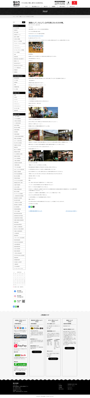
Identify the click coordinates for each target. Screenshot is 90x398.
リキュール (16, 101)
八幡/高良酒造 (16, 164)
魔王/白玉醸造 (16, 191)
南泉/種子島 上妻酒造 (18, 198)
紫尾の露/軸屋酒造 (17, 209)
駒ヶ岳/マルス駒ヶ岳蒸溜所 (19, 228)
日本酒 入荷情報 (17, 39)
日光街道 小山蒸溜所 (18, 262)
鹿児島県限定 (16, 78)
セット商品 (16, 89)
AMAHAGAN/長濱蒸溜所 (18, 242)
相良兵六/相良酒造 (17, 171)
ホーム (60, 384)
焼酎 (15, 95)
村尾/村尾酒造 (16, 134)
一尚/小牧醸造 (16, 116)
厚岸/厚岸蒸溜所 (17, 239)
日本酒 (15, 97)
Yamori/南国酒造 (17, 158)
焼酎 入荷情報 (16, 36)
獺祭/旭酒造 (16, 222)
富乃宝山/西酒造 (17, 127)
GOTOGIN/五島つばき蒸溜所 (19, 255)
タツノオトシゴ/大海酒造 (18, 193)
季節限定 (15, 82)
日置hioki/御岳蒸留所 (18, 231)
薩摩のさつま (16, 61)
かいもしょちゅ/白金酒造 (18, 180)
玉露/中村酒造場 (17, 184)
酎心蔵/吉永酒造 (17, 200)
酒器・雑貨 (16, 56)
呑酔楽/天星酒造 (17, 156)
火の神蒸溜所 (16, 233)
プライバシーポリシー (71, 385)
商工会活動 (16, 32)
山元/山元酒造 (16, 187)
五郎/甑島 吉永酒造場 (18, 162)
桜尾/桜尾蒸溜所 (17, 246)
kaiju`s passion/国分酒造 (19, 169)
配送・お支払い (62, 6)
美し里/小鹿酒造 (17, 175)
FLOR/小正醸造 (17, 211)
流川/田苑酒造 (16, 206)
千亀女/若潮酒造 (17, 160)
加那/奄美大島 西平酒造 (18, 215)
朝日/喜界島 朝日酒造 (18, 213)
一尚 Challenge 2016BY (71, 211)
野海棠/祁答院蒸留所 (18, 189)
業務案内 (15, 72)
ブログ (26, 6)
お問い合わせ (72, 6)
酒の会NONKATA (17, 63)
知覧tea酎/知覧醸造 (17, 138)
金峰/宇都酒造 (16, 125)
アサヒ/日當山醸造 (17, 167)
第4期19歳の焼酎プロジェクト (35, 211)
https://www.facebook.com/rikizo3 (36, 35)
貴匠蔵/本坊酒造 (17, 151)
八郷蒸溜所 (16, 264)
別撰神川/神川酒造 (17, 145)
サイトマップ (70, 387)
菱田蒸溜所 (16, 235)
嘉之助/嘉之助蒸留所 (18, 224)
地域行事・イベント (17, 34)
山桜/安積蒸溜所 (17, 244)
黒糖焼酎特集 (16, 86)
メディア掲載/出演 (17, 67)
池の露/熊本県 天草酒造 (18, 217)
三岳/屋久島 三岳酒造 (18, 202)
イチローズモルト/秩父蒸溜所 (19, 237)
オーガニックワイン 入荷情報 (19, 49)
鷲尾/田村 (16, 147)
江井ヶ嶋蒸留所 (17, 266)
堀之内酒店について (35, 6)
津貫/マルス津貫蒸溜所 (18, 226)
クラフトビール (16, 45)
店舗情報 (53, 6)
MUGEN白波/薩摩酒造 (18, 173)
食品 (15, 54)
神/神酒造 (16, 131)
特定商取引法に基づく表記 (72, 384)
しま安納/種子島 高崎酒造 (18, 195)
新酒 (15, 84)
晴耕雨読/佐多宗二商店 (18, 182)
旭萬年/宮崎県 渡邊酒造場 (19, 220)
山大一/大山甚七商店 (18, 140)
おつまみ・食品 (16, 108)
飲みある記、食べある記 (18, 65)
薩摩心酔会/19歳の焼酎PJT (19, 58)
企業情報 (60, 387)
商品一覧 (45, 6)
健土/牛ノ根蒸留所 (17, 149)
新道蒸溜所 (16, 257)
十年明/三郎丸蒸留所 (18, 253)
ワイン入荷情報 (16, 52)
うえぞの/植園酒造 (17, 118)
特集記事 (15, 69)
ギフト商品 (16, 80)
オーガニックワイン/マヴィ (18, 268)
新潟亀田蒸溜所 (17, 259)
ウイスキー (16, 99)
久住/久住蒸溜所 (17, 248)
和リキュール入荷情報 (18, 41)
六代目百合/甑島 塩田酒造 (19, 136)
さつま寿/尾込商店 (17, 123)
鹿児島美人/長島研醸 (18, 204)
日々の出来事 (16, 27)
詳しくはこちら (20, 373)
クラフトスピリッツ (17, 47)
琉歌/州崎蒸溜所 (17, 250)
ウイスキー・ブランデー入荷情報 (19, 43)
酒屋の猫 (15, 30)
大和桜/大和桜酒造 (17, 120)
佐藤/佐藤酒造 (16, 129)
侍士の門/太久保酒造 (18, 142)
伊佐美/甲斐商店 (17, 178)
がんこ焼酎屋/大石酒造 (18, 153)
